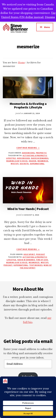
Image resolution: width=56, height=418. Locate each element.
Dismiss (50, 17)
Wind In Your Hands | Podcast (28, 209)
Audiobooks (28, 153)
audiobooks (23, 158)
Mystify (15, 163)
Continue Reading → (28, 148)
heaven (32, 161)
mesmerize (42, 161)
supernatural (37, 163)
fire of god (42, 260)
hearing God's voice (17, 161)
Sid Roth (24, 163)
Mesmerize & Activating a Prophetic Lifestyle (28, 105)
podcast (40, 254)
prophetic (41, 153)
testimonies (36, 265)
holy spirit (29, 254)
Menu (47, 27)
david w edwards (39, 158)
